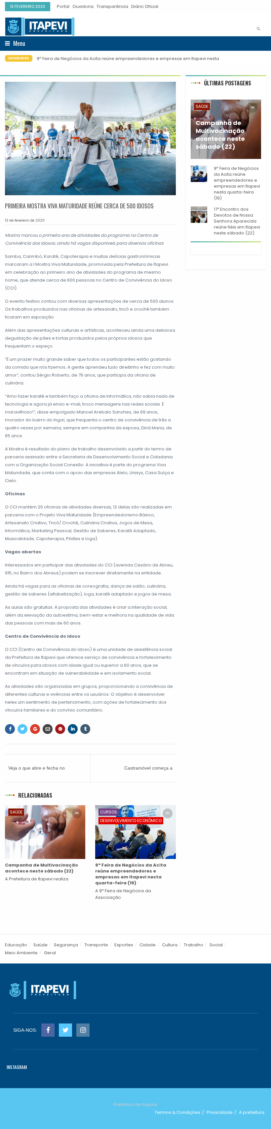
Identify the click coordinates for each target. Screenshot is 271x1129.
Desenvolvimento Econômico (131, 820)
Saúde (16, 812)
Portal (63, 6)
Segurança (66, 945)
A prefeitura (251, 1112)
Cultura (169, 945)
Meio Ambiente (21, 953)
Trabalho (193, 945)
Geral (50, 953)
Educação (16, 945)
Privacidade (220, 1112)
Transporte (96, 945)
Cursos (108, 812)
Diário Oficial (144, 6)
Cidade (147, 945)
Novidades (18, 58)
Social (216, 945)
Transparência (112, 6)
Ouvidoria (83, 6)
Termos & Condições (177, 1112)
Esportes (123, 945)
